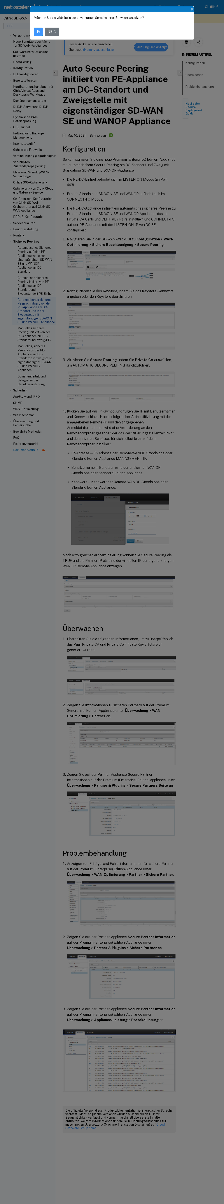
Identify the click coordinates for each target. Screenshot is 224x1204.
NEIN (51, 32)
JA (38, 32)
